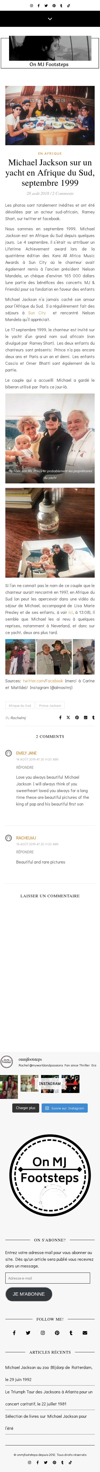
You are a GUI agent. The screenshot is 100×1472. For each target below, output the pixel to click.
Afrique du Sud (20, 705)
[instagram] (32, 5)
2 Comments (63, 193)
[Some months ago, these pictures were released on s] (70, 1084)
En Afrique (50, 153)
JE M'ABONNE (29, 1294)
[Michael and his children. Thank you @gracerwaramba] (9, 1087)
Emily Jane (26, 753)
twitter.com (33, 680)
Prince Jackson (50, 705)
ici (71, 612)
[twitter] (47, 5)
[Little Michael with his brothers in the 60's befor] (29, 1083)
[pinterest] (55, 5)
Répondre (25, 767)
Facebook (54, 680)
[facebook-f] (39, 5)
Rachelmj (18, 717)
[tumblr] (61, 5)
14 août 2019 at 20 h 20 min (37, 759)
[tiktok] (68, 5)
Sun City (38, 312)
